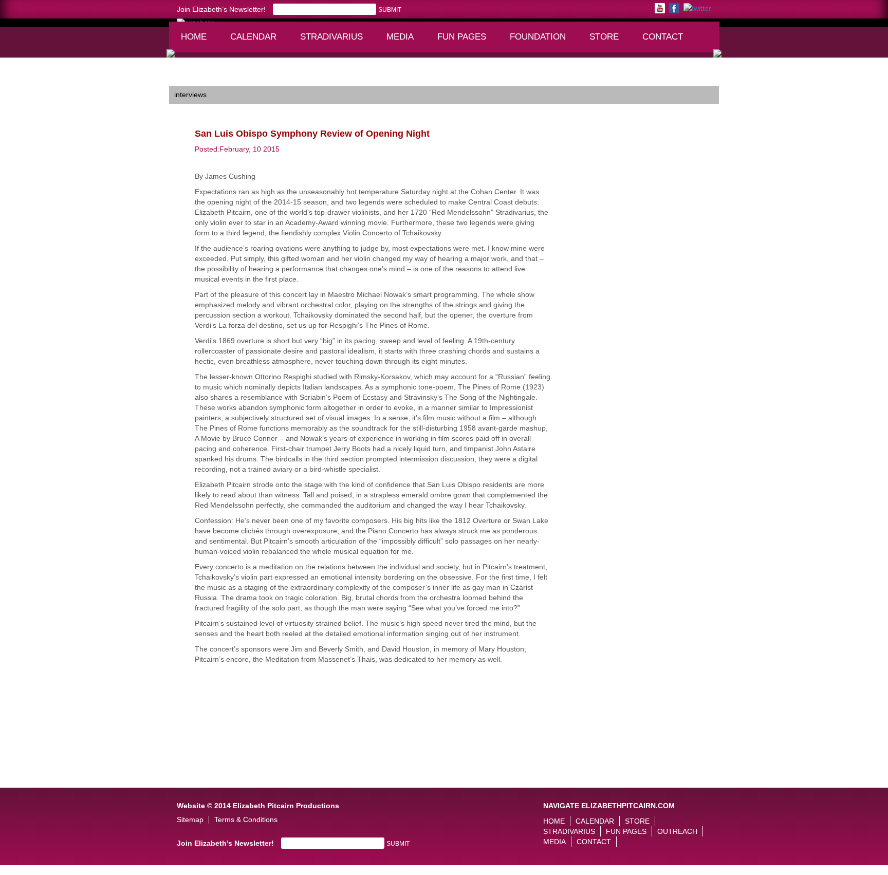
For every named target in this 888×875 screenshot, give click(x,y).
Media (404, 41)
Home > (182, 78)
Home (194, 37)
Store (604, 37)
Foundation (541, 41)
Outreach (677, 831)
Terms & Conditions (246, 820)
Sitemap (190, 820)
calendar (253, 37)
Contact (662, 37)
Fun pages (465, 41)
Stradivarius (331, 37)
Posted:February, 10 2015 (237, 149)
